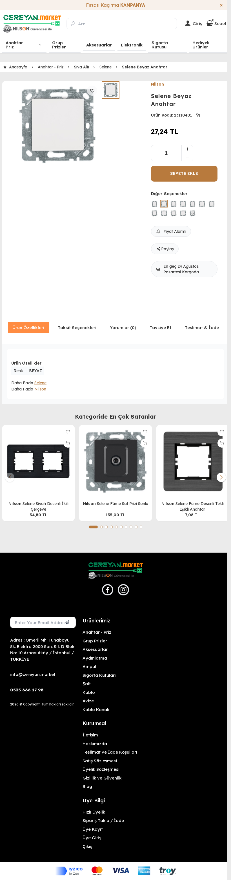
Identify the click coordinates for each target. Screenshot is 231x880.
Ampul (89, 666)
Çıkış (87, 846)
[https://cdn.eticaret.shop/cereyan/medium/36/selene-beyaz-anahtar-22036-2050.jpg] (58, 125)
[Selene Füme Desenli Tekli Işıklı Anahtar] (192, 461)
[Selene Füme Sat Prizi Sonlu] (115, 461)
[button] (93, 527)
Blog (87, 786)
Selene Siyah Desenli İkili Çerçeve (45, 506)
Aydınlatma (95, 658)
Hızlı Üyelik (94, 812)
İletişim (90, 735)
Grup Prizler (95, 641)
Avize (88, 700)
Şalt (87, 683)
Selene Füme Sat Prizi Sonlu (122, 503)
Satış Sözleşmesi (100, 760)
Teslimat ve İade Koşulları (110, 752)
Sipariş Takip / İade (103, 820)
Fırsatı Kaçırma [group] (115, 5)
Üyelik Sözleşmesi (101, 769)
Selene (40, 382)
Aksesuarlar (95, 649)
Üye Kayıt (93, 829)
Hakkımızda (95, 743)
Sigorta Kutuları (99, 675)
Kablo (89, 692)
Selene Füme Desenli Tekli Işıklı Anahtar (200, 506)
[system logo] (32, 23)
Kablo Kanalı (96, 709)
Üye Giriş (92, 837)
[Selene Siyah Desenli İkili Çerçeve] (38, 461)
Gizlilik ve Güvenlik (102, 778)
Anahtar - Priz (97, 632)
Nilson (157, 84)
